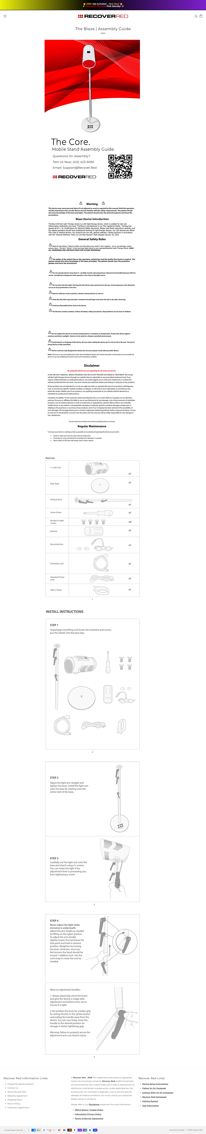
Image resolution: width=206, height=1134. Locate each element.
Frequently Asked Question (20, 1084)
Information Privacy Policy (88, 1114)
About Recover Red (16, 1092)
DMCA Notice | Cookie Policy (89, 1110)
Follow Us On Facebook (154, 1088)
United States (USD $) (13, 1130)
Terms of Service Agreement (89, 1118)
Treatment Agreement (18, 1107)
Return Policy (13, 1104)
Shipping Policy (14, 1100)
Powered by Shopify (177, 1130)
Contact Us (12, 1088)
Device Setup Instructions (155, 1084)
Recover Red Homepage (154, 1097)
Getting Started (150, 1101)
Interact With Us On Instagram (157, 1093)
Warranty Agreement (17, 1096)
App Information (150, 1106)
